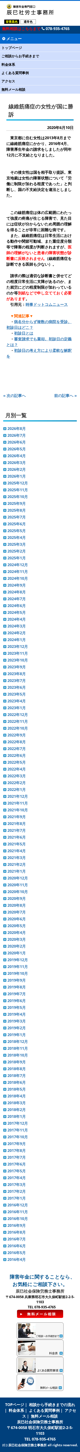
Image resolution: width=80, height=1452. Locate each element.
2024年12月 (17, 564)
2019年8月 (16, 986)
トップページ (11, 47)
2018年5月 (16, 1089)
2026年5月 (16, 448)
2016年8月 (16, 1232)
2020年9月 (16, 898)
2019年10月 (17, 973)
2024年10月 (17, 578)
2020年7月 (16, 912)
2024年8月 (16, 591)
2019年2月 (16, 1027)
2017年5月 (16, 1170)
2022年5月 (16, 762)
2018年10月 (17, 1055)
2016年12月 (17, 1204)
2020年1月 (16, 952)
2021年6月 (16, 837)
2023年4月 (16, 700)
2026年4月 (16, 455)
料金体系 (8, 64)
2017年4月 (16, 1177)
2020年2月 (16, 946)
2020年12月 (17, 878)
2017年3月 (16, 1184)
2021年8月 (16, 823)
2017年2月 (16, 1191)
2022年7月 (16, 748)
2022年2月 (16, 782)
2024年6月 (16, 605)
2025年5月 (16, 530)
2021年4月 (16, 850)
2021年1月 (16, 871)
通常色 (28, 22)
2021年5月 (16, 843)
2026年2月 (16, 469)
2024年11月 (17, 571)
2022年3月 (16, 775)
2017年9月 (16, 1143)
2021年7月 (16, 830)
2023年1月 (16, 707)
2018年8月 (16, 1068)
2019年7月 (16, 993)
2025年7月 (16, 517)
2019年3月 (16, 1021)
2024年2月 (16, 632)
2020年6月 (16, 918)
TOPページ (14, 1404)
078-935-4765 (57, 28)
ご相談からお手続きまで (20, 56)
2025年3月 (16, 544)
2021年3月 (16, 857)
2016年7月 (16, 1239)
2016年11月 (17, 1211)
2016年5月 (16, 1252)
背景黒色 (12, 22)
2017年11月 (17, 1130)
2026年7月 (16, 435)
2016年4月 (16, 1259)
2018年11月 (17, 1048)
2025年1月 (16, 557)
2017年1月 (16, 1198)
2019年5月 (16, 1007)
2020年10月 (17, 891)
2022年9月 (16, 734)
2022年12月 (17, 714)
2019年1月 (16, 1034)
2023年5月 (16, 694)
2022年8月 (16, 741)
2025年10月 (17, 496)
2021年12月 (17, 796)
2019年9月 (16, 980)
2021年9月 (16, 816)
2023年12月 (17, 646)
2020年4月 (16, 932)
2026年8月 (16, 428)
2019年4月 (16, 1014)
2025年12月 (17, 482)
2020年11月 (17, 884)
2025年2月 (16, 551)
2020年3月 (16, 939)
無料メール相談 (13, 89)
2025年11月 (17, 489)
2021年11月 (17, 803)
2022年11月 (17, 721)
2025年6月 (16, 523)
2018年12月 (17, 1041)
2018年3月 (16, 1102)
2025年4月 (16, 537)
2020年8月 (16, 905)
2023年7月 (16, 680)
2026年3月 (16, 462)
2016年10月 (17, 1218)
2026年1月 (16, 476)
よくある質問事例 (15, 72)
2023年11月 (17, 653)
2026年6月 (16, 442)
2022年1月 (16, 789)
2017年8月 (16, 1150)
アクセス (8, 81)
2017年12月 (17, 1123)
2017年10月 (17, 1136)
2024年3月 (16, 626)
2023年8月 (16, 673)
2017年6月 (16, 1164)
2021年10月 (17, 809)
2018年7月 (16, 1075)
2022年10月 (17, 728)
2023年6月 (16, 687)
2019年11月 (17, 966)
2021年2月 (16, 864)
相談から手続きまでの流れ (52, 1404)
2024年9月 (16, 585)
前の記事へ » (65, 395)
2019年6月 (16, 1000)
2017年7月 (16, 1157)
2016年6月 (16, 1245)
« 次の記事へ (14, 395)
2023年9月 (16, 666)
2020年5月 (16, 925)
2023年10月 (17, 660)
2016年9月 (16, 1225)
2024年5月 (16, 612)
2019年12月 (17, 959)
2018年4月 (16, 1095)
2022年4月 (16, 769)
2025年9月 (16, 503)
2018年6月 (16, 1082)
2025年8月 (16, 510)
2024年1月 (16, 639)
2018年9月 (16, 1061)
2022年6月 (16, 755)
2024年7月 (16, 598)
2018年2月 (16, 1109)
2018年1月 (16, 1116)
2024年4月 (16, 619)
